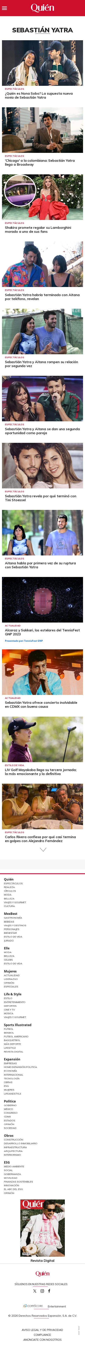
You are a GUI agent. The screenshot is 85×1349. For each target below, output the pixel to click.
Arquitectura (13, 1151)
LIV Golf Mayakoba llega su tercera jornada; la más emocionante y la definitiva (40, 772)
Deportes (10, 1005)
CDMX (7, 1116)
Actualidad (13, 625)
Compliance (42, 1335)
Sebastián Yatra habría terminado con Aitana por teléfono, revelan (42, 297)
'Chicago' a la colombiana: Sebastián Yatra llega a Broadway (40, 162)
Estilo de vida (14, 765)
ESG (7, 1162)
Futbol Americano (16, 1036)
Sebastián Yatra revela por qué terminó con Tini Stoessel (40, 498)
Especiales (11, 986)
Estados (9, 1120)
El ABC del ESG (13, 1189)
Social (8, 1170)
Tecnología (12, 1078)
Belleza (9, 898)
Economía (10, 1070)
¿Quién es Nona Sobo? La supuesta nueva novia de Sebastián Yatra (39, 95)
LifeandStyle (12, 1093)
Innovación (11, 1185)
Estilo (8, 998)
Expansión (12, 1059)
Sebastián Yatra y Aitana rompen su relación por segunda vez (41, 364)
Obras (8, 1082)
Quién (9, 879)
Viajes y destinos (15, 925)
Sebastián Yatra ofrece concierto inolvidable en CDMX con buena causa (41, 704)
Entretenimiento (15, 1002)
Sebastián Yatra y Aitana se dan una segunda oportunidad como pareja (42, 431)
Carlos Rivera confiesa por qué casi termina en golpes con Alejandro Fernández (40, 839)
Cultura (9, 906)
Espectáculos (14, 89)
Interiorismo (12, 1154)
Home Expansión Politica (20, 1067)
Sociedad (10, 1128)
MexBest (10, 913)
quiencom (45, 1290)
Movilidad (10, 1177)
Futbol (8, 1028)
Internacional (13, 1074)
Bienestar (10, 932)
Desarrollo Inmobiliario (20, 1143)
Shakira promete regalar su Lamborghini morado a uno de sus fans (38, 229)
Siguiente (42, 849)
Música (8, 1013)
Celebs (8, 959)
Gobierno (10, 1105)
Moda (7, 894)
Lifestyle (10, 1047)
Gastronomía (13, 917)
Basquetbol (12, 1040)
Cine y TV (9, 1009)
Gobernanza (12, 1174)
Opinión (9, 982)
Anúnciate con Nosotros (42, 1340)
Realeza (9, 887)
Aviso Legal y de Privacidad (42, 1330)
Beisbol (9, 1032)
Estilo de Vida (13, 936)
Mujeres (10, 971)
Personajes (11, 929)
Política (10, 1101)
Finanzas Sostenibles (18, 1181)
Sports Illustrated (17, 1025)
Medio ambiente (14, 1166)
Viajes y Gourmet (15, 902)
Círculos (10, 890)
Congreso (11, 1112)
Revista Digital (13, 1051)
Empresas (10, 1063)
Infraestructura (15, 1147)
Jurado (9, 940)
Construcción (13, 1139)
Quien (35, 1291)
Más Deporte (12, 1043)
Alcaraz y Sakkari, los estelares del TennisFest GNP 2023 (42, 632)
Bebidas (9, 921)
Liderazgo (11, 979)
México (8, 1109)
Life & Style (12, 994)
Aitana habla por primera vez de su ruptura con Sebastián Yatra (40, 565)
